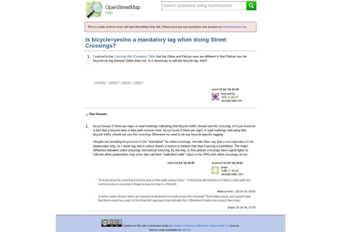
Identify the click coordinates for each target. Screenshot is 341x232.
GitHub (186, 230)
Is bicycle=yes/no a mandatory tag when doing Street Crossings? (155, 42)
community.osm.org (234, 27)
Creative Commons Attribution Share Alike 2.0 (200, 225)
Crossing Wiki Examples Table (134, 56)
